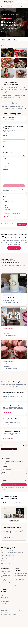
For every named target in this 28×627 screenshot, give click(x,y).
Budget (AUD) (8, 163)
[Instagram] (2, 555)
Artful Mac (6, 364)
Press (16, 585)
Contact (16, 583)
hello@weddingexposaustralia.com (8, 558)
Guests (7, 158)
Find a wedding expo (14, 248)
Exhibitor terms (4, 614)
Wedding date (8, 152)
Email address (6, 141)
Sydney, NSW (5, 31)
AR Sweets (6, 331)
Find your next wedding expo (9, 449)
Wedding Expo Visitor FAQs (21, 573)
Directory (11, 6)
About (3, 39)
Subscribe (14, 484)
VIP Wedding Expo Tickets (6, 582)
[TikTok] (9, 555)
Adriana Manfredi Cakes (10, 297)
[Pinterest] (13, 555)
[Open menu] (2, 1)
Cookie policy (14, 614)
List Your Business (5, 603)
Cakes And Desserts (14, 14)
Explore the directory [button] (8, 537)
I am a (4, 478)
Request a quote (14, 185)
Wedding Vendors (5, 14)
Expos (3, 6)
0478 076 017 (4, 560)
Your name (5, 135)
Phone (6, 146)
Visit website (7, 209)
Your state (5, 472)
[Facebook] (6, 555)
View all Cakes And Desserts (7, 269)
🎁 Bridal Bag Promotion (6, 597)
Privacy (9, 614)
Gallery (17, 6)
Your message (6, 169)
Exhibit (24, 6)
